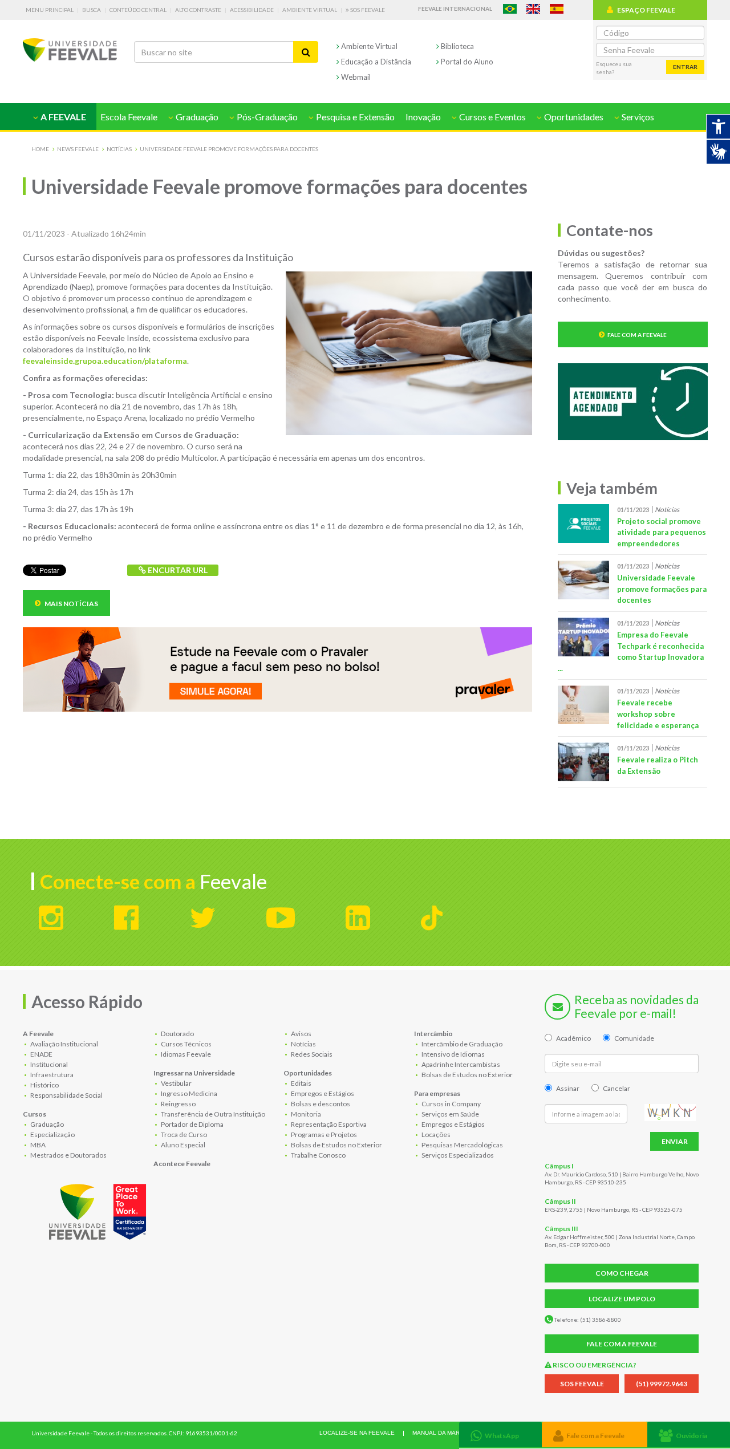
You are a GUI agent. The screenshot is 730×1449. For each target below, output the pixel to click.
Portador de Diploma (192, 1124)
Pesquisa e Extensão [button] (354, 116)
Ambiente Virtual (309, 9)
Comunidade (634, 1038)
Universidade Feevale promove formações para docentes (229, 148)
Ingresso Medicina (188, 1093)
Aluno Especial (182, 1144)
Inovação (423, 116)
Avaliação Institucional (63, 1044)
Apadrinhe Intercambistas (460, 1064)
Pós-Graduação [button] (266, 116)
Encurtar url (177, 570)
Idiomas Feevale (185, 1054)
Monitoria (305, 1114)
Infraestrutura (51, 1074)
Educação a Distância (375, 61)
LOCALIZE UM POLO (622, 1298)
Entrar (685, 66)
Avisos (300, 1033)
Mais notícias (70, 603)
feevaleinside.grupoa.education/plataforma (105, 361)
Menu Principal (50, 9)
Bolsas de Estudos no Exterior (336, 1144)
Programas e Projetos (323, 1134)
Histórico (44, 1085)
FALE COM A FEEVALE (621, 1344)
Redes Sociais (311, 1054)
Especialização (52, 1134)
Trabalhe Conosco (318, 1155)
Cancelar (616, 1088)
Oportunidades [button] (572, 116)
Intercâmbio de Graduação (461, 1044)
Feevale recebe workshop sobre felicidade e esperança (658, 713)
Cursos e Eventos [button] (491, 116)
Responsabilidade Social (66, 1095)
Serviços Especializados (457, 1155)
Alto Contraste (198, 9)
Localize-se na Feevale (357, 1433)
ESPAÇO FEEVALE (646, 10)
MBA (37, 1144)
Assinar (567, 1088)
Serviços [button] (637, 116)
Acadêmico (573, 1038)
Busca (91, 9)
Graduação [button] (196, 116)
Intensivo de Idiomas (452, 1054)
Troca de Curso (183, 1134)
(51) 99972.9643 (661, 1383)
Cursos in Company (450, 1103)
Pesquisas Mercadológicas (461, 1144)
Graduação (46, 1124)
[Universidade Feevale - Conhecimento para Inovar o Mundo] (99, 1209)
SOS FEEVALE (582, 1383)
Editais (300, 1083)
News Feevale (78, 148)
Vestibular (176, 1083)
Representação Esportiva (328, 1124)
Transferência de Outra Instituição (212, 1114)
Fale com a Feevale (637, 334)
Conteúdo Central (138, 9)
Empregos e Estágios (322, 1093)
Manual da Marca (440, 1433)
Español (556, 9)
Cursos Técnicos (186, 1044)
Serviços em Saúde (449, 1114)
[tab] (500, 1434)
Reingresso (178, 1103)
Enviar (675, 1141)
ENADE (40, 1054)
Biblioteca (456, 46)
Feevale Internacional (455, 8)
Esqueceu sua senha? (614, 67)
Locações (435, 1134)
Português (510, 9)
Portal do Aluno (466, 61)
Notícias (119, 148)
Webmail (355, 77)
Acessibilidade (252, 9)
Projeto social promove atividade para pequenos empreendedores (661, 532)
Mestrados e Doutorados (68, 1155)
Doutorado (177, 1033)
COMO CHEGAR (621, 1273)
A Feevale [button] (62, 116)
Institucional (48, 1064)
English (533, 9)
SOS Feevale (367, 9)
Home (40, 148)
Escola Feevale (128, 116)
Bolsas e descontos (320, 1103)
